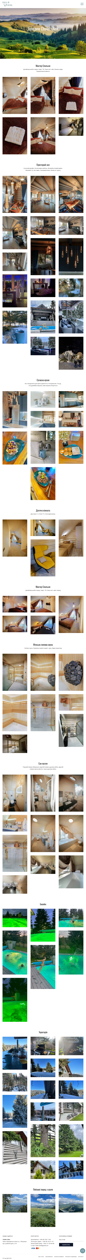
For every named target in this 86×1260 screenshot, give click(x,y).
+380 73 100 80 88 (48, 1243)
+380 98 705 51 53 (47, 1241)
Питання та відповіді (71, 1256)
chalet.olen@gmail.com (41, 1245)
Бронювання (49, 1256)
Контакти (80, 1256)
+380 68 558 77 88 (45, 1239)
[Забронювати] (82, 1250)
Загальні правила (59, 1256)
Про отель (41, 1256)
